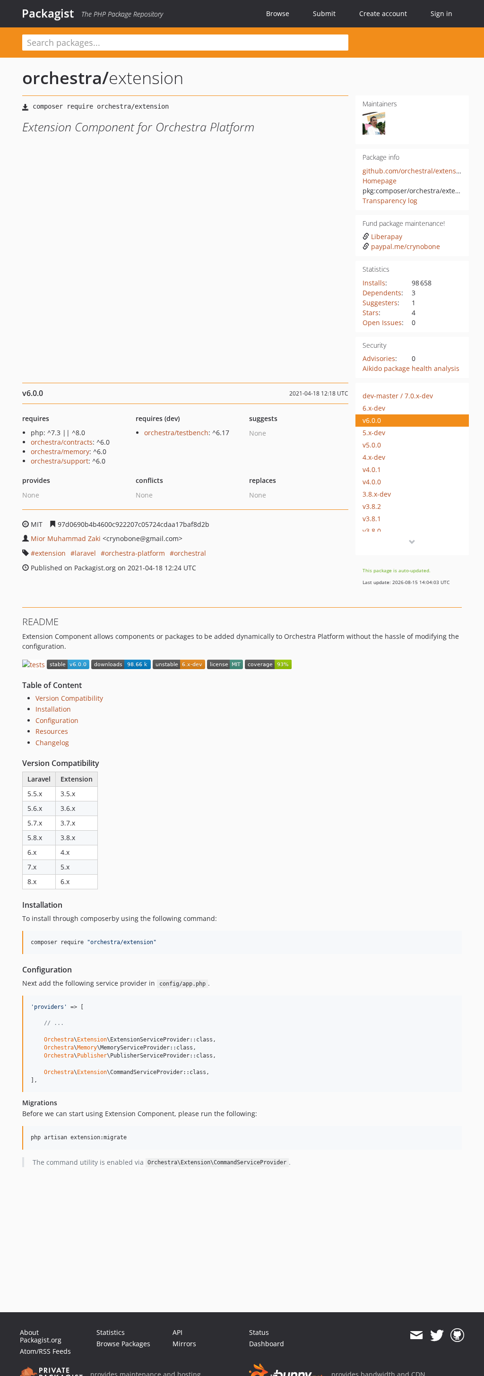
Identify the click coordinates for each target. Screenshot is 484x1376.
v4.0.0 (372, 481)
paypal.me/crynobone (405, 246)
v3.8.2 (372, 506)
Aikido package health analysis (411, 368)
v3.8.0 (372, 530)
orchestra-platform (135, 553)
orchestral (190, 553)
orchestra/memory (60, 451)
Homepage (380, 180)
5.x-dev (374, 432)
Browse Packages (123, 1343)
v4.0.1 (372, 469)
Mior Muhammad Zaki (66, 538)
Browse (277, 13)
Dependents (382, 292)
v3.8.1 (372, 518)
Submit (324, 13)
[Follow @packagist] (437, 1335)
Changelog (52, 742)
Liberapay (386, 236)
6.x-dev (374, 408)
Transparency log (390, 200)
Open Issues (382, 322)
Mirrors (184, 1343)
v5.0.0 (372, 444)
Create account (383, 13)
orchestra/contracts (62, 442)
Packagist (48, 13)
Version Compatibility (69, 698)
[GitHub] (457, 1335)
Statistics (110, 1332)
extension (50, 553)
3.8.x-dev (377, 494)
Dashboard (266, 1343)
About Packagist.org (40, 1336)
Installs (374, 282)
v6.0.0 (372, 420)
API (177, 1332)
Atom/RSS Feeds (45, 1351)
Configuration (56, 720)
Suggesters (380, 302)
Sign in (441, 13)
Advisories (379, 358)
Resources (51, 731)
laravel (85, 553)
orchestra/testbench (176, 432)
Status (259, 1332)
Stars (371, 312)
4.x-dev (374, 457)
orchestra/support (59, 460)
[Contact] (416, 1335)
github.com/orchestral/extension (414, 170)
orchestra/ (65, 77)
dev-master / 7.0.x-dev (398, 395)
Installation (53, 709)
